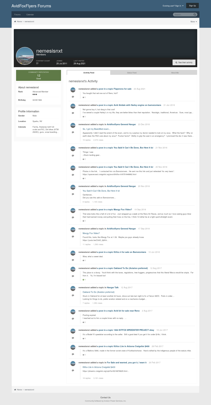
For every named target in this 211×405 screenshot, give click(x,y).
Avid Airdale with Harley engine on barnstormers (137, 105)
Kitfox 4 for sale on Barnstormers (130, 252)
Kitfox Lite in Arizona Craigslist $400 (131, 346)
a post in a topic (105, 88)
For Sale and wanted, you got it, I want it (127, 362)
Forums (17, 14)
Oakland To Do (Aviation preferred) (131, 268)
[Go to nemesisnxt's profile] (72, 89)
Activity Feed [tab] (88, 72)
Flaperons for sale (122, 88)
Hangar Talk (113, 287)
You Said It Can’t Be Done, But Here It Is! (133, 147)
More (193, 21)
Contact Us (105, 397)
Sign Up (192, 5)
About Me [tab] (175, 72)
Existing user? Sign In (172, 5)
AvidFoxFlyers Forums (31, 5)
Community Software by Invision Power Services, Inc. (105, 401)
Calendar (30, 14)
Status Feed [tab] (132, 72)
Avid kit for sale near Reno (127, 310)
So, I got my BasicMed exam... (96, 128)
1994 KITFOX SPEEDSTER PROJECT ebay (134, 329)
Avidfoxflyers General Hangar (121, 124)
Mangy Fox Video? (123, 209)
